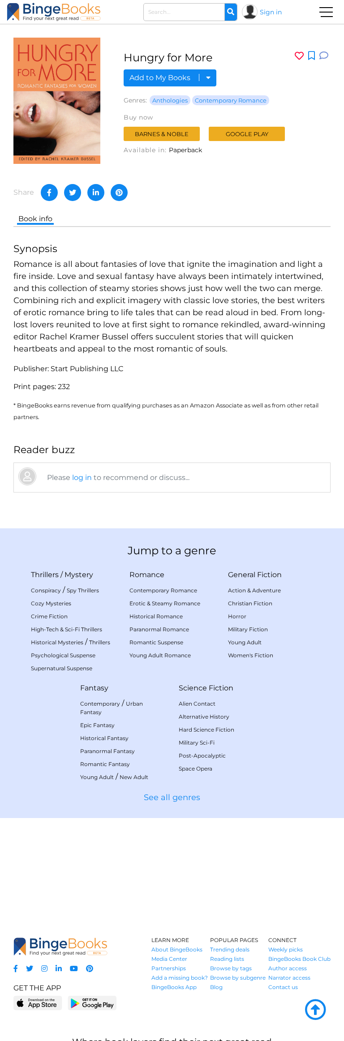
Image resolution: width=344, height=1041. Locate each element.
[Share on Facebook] (49, 192)
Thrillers (45, 574)
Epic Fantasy (97, 725)
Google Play (247, 133)
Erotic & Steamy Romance (164, 603)
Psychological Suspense (63, 655)
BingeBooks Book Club (299, 958)
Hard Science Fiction (206, 729)
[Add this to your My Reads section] (311, 56)
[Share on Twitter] (72, 192)
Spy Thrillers (83, 590)
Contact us (283, 987)
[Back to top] (315, 1010)
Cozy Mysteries (51, 603)
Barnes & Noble (162, 133)
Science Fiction (206, 688)
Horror (237, 616)
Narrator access (289, 977)
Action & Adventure (254, 590)
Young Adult (245, 642)
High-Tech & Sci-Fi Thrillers (66, 629)
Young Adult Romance (160, 655)
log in (82, 477)
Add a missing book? (179, 977)
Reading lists (227, 958)
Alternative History (204, 716)
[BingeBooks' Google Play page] (92, 1002)
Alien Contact (197, 703)
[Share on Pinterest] (119, 192)
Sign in (271, 12)
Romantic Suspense (156, 642)
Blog (216, 987)
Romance (146, 574)
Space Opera (195, 768)
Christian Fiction (250, 603)
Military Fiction (248, 629)
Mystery (78, 574)
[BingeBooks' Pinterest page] (89, 968)
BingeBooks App (174, 987)
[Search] (230, 12)
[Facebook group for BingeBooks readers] (15, 968)
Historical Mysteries (57, 642)
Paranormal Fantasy (107, 751)
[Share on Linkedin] (95, 192)
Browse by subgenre (238, 977)
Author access (287, 968)
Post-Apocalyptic (202, 755)
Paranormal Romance (159, 629)
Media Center (169, 958)
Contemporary (100, 703)
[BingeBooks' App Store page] (37, 1003)
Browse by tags (231, 968)
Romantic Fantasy (105, 764)
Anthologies (170, 100)
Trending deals (229, 949)
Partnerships (168, 968)
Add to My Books (160, 77)
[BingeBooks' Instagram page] (44, 968)
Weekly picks (285, 949)
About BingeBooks (176, 949)
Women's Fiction (250, 655)
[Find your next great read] (54, 11)
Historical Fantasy (104, 738)
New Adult (134, 777)
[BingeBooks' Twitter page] (29, 968)
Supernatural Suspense (61, 668)
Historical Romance (156, 616)
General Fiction (255, 574)
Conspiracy (46, 590)
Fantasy (94, 688)
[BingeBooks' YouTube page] (74, 968)
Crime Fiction (49, 616)
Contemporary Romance (231, 100)
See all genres (172, 797)
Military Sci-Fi (197, 742)
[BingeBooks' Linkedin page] (59, 968)
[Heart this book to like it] (299, 55)
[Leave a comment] (323, 55)
